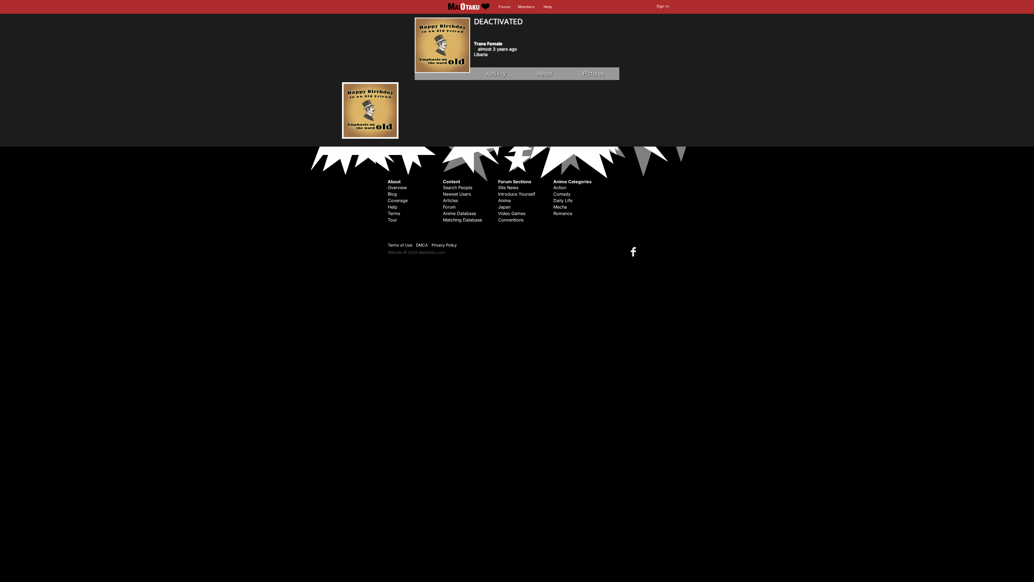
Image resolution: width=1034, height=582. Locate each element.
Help (548, 7)
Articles (450, 200)
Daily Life (562, 200)
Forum (505, 7)
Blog (392, 194)
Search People (457, 187)
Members (526, 7)
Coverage (398, 200)
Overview (397, 187)
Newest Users (457, 194)
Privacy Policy (444, 245)
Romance (562, 213)
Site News (508, 187)
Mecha (560, 207)
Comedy (562, 194)
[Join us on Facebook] (634, 251)
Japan (504, 207)
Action (559, 187)
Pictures (593, 73)
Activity (496, 73)
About (544, 73)
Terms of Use (400, 245)
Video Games (511, 213)
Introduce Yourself (516, 194)
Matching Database (462, 220)
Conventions (510, 220)
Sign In (662, 6)
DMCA (422, 245)
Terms (394, 213)
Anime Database (459, 213)
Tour (392, 220)
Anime (504, 200)
